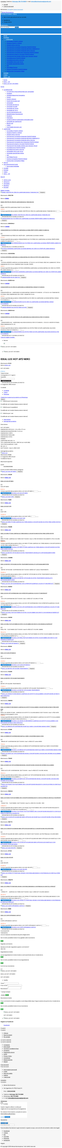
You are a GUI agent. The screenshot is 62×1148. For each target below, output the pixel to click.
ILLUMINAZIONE (8, 90)
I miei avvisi (7, 1077)
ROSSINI (6, 73)
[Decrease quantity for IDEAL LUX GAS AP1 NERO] (40, 491)
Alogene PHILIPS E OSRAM (14, 43)
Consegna (7, 1045)
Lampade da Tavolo (12, 108)
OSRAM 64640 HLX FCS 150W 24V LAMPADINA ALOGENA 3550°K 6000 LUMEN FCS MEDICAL (25, 230)
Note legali (7, 1047)
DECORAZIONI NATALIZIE (11, 164)
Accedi (6, 4)
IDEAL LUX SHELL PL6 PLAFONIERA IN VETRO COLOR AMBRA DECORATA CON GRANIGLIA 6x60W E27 (26, 624)
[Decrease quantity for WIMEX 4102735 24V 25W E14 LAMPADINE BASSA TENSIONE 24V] (1, 213)
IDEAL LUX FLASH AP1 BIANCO (8, 653)
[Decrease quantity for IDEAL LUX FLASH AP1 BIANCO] (42, 663)
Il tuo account (5, 1065)
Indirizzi (6, 1075)
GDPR (5, 1054)
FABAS (5, 75)
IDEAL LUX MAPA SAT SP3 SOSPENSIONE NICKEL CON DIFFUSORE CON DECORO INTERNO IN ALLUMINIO (27, 765)
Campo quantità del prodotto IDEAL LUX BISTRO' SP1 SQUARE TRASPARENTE (23, 688)
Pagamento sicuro (9, 1052)
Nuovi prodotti (8, 1035)
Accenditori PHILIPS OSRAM (15, 41)
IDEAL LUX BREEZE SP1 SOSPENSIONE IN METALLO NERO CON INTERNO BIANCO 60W (22, 736)
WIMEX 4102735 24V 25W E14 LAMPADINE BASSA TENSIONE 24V (17, 202)
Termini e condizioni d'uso (11, 1049)
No (1, 948)
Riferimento (4, 363)
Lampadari (10, 103)
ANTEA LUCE (7, 180)
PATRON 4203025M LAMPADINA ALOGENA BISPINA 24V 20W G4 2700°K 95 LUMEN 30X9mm (25, 257)
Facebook (7, 1025)
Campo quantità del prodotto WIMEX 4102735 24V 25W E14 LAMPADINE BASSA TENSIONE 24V (28, 211)
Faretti (9, 97)
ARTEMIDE (7, 184)
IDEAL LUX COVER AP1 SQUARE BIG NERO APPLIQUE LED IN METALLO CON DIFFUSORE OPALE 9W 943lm (27, 828)
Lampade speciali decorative (15, 64)
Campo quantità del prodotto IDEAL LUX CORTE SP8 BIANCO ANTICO (21, 925)
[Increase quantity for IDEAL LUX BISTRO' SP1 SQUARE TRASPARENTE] (50, 688)
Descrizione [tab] (7, 419)
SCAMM (6, 168)
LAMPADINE (8, 39)
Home (2, 87)
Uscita (2, 1117)
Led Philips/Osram (12, 67)
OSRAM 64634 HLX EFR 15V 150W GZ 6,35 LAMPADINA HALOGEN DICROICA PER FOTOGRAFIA (25, 317)
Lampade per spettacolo (14, 121)
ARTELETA (6, 182)
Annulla (2, 995)
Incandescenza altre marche (15, 60)
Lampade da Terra (12, 110)
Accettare (7, 1117)
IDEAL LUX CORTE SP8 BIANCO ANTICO (11, 915)
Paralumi (9, 116)
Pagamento (5, 25)
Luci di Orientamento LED (14, 112)
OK (2, 940)
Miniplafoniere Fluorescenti (15, 114)
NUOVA (6, 162)
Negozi (6, 1062)
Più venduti (7, 1037)
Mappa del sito (8, 1060)
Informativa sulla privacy (8, 1114)
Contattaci (7, 1058)
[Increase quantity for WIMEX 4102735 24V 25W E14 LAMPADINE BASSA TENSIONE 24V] (60, 211)
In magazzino (4, 457)
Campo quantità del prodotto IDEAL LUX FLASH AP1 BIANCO (18, 663)
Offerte (6, 1033)
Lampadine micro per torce (15, 62)
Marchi (3, 177)
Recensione (4, 989)
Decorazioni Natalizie (13, 166)
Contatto (3, 1)
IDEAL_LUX (7, 77)
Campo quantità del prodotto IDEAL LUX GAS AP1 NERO (17, 491)
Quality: (6, 980)
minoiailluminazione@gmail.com (41, 1)
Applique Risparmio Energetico (16, 95)
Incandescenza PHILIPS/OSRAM (16, 58)
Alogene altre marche (13, 45)
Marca (3, 365)
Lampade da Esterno (13, 105)
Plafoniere (10, 118)
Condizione (4, 458)
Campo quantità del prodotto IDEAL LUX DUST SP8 (15, 516)
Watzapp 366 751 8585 (19, 1)
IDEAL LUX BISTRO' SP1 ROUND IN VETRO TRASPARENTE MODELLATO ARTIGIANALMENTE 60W (25, 564)
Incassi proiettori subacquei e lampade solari (20, 120)
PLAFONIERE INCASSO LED (14, 127)
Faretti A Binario (11, 99)
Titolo (2, 983)
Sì (4, 948)
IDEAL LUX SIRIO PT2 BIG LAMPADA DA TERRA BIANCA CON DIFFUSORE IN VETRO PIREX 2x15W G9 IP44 (27, 533)
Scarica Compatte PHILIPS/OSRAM (17, 69)
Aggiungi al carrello (6, 214)
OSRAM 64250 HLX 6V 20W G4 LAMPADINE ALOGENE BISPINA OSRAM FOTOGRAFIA (22, 287)
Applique (6, 37)
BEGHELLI (6, 185)
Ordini (5, 1071)
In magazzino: (5, 384)
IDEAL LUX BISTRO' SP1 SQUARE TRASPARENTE (12, 678)
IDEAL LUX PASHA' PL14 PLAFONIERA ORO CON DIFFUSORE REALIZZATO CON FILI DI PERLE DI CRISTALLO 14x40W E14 (31, 798)
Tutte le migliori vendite (8, 337)
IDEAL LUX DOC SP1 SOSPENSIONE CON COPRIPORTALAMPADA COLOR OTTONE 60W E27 (24, 593)
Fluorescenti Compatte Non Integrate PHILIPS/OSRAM (23, 52)
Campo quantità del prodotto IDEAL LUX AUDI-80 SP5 (16, 867)
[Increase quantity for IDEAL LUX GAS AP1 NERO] (38, 491)
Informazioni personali (10, 1070)
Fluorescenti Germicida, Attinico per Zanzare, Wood (22, 56)
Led (8, 66)
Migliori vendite (5, 190)
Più (30, 215)
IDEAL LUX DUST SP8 (6, 506)
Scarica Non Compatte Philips (15, 71)
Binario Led (10, 123)
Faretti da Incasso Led (13, 101)
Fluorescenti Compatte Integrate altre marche (21, 51)
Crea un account (9, 6)
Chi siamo (6, 1050)
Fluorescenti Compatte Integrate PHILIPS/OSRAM (21, 47)
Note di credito (8, 1073)
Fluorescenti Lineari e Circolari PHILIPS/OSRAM (20, 54)
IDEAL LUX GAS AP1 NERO (7, 481)
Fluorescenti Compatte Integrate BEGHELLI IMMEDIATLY (23, 49)
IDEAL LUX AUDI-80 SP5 (7, 857)
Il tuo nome (4, 985)
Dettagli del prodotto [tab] (10, 421)
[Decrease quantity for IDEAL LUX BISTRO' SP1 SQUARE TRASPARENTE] (52, 688)
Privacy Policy (8, 1056)
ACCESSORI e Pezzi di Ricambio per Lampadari (20, 92)
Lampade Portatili (12, 106)
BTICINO (6, 187)
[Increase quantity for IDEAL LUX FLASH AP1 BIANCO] (41, 663)
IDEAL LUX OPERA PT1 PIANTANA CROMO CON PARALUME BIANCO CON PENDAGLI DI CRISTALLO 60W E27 (28, 886)
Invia (7, 995)
